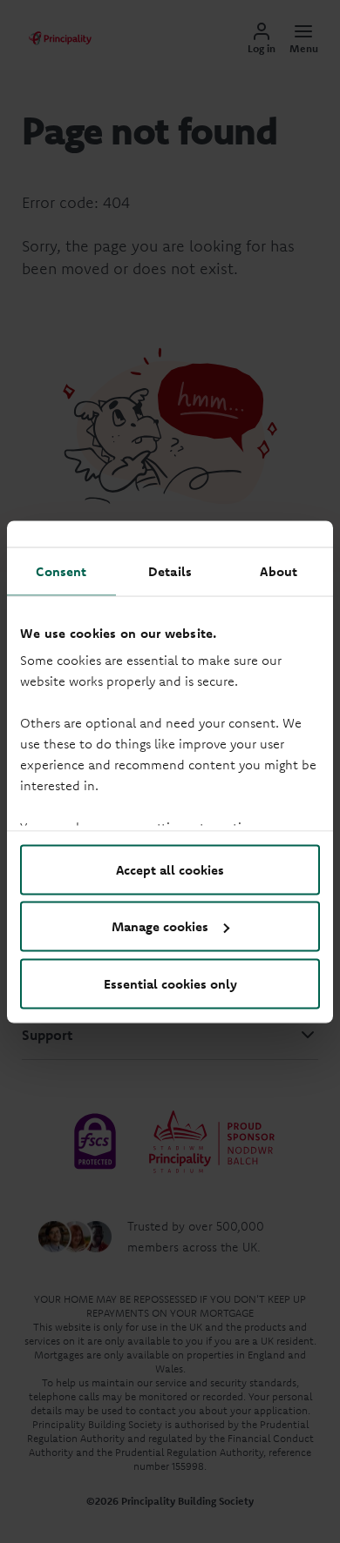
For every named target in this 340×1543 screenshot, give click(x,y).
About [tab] (278, 570)
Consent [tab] (61, 570)
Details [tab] (170, 570)
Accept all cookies (170, 869)
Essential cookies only (170, 983)
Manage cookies (160, 926)
